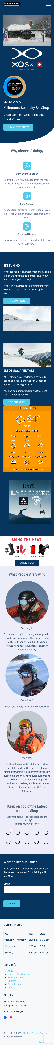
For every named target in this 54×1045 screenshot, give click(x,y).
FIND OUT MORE (16, 300)
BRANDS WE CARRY (18, 127)
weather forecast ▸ (27, 469)
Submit (11, 903)
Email (8, 883)
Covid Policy (14, 984)
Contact (11, 987)
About (10, 970)
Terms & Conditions (18, 974)
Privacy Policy (15, 977)
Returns (11, 980)
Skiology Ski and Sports (35, 1033)
